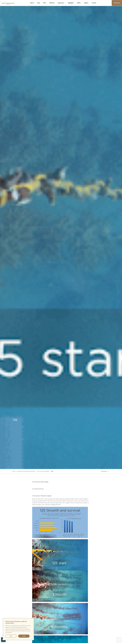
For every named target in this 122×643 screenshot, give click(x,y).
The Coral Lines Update (43, 471)
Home (13, 471)
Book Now (117, 3)
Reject (10, 636)
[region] (18, 629)
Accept (23, 636)
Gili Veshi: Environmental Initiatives (26, 471)
